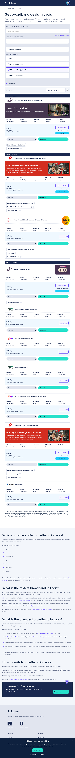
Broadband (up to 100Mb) (16, 64)
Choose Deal (42, 139)
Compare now (59, 692)
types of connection (37, 606)
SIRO (3, 598)
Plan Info (10, 139)
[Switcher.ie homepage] (10, 3)
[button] (37, 754)
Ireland (20, 8)
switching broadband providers (19, 679)
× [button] (73, 740)
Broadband (11, 8)
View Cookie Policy (48, 746)
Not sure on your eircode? (62, 35)
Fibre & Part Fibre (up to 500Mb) (19, 70)
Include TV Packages (15, 49)
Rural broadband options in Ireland (42, 609)
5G (11, 58)
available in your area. (23, 600)
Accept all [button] (37, 750)
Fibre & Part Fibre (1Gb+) (16, 75)
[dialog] (37, 748)
